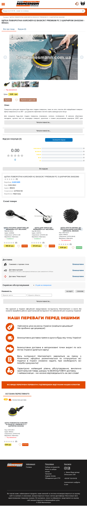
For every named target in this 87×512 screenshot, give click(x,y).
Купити (8, 100)
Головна (5, 17)
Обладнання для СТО (52, 478)
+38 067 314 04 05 (70, 478)
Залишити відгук (58, 140)
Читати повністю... (43, 122)
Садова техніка (50, 476)
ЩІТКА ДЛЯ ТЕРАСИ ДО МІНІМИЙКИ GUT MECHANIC (43, 228)
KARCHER (16, 182)
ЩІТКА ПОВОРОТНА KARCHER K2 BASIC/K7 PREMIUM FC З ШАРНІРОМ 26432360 (16, 424)
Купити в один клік (28, 100)
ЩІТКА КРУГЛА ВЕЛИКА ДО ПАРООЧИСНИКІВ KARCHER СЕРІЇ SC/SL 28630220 (70, 229)
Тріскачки (48, 474)
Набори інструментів (52, 467)
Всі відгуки (43, 169)
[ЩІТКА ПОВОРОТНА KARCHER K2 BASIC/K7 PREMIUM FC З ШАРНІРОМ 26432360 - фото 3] (43, 57)
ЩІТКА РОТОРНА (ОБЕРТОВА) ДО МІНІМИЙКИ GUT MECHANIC (16, 228)
